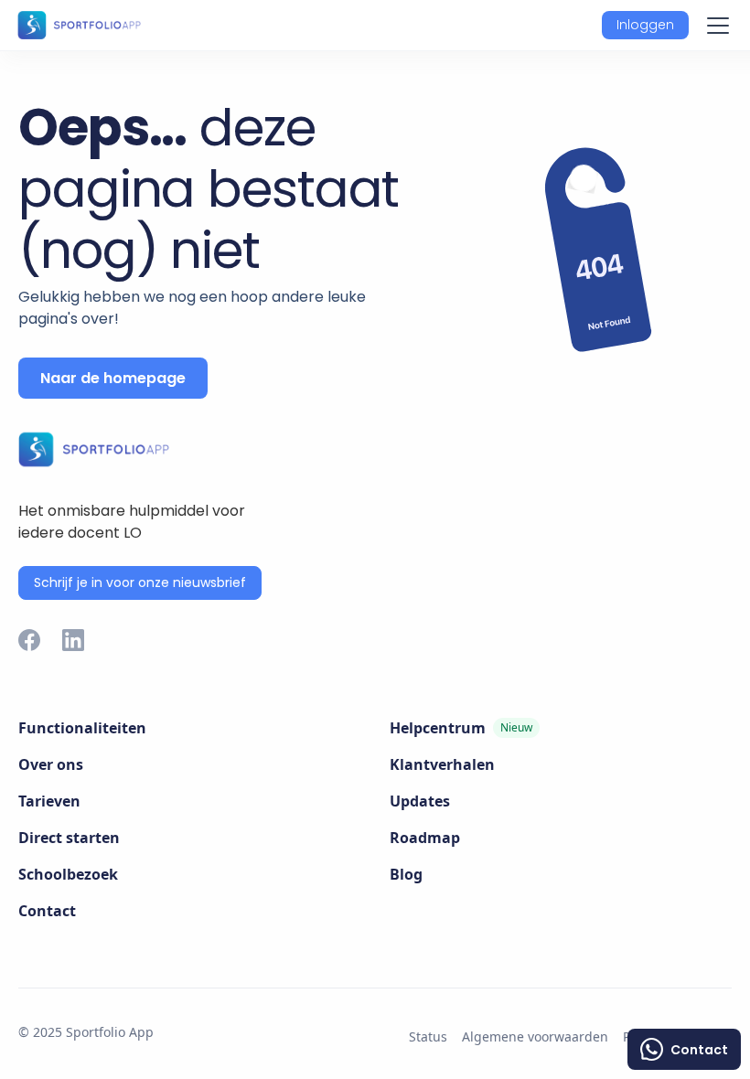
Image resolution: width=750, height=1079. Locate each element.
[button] (645, 25)
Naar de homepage (113, 378)
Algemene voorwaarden (535, 1036)
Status (428, 1036)
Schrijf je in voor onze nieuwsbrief (140, 582)
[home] (78, 24)
